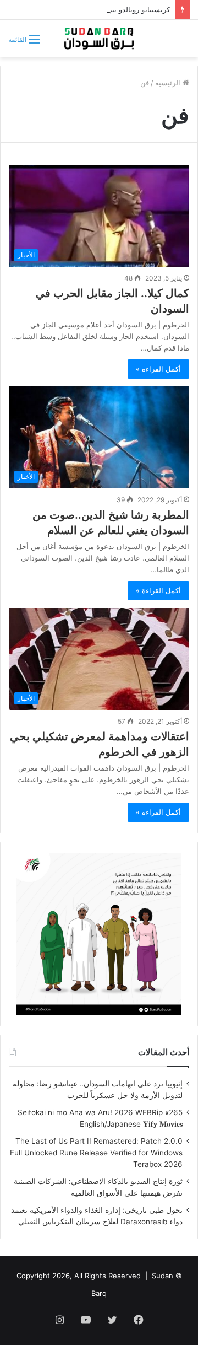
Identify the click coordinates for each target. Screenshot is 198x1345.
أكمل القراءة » (158, 368)
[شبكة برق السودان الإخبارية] (99, 39)
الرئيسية (169, 82)
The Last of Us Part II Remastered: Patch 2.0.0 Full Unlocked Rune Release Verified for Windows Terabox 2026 (96, 1153)
